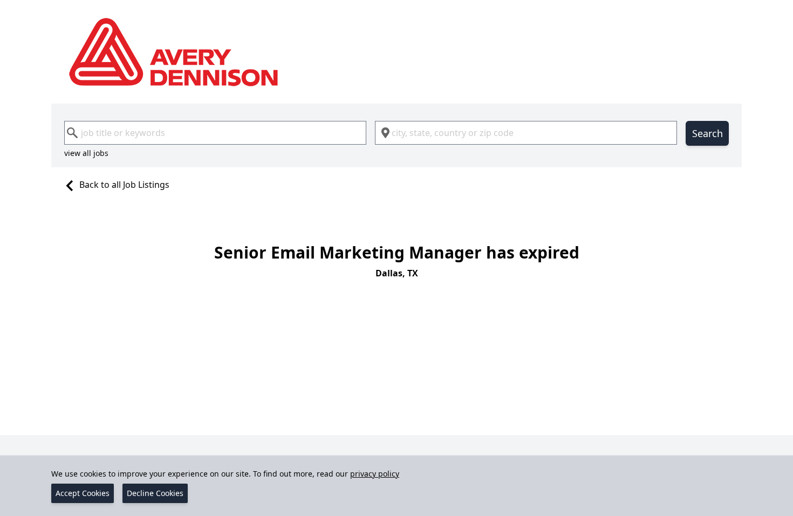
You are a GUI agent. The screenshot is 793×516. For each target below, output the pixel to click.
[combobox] (215, 133)
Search (707, 133)
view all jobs (86, 153)
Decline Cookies (155, 493)
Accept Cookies (83, 493)
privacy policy (374, 474)
